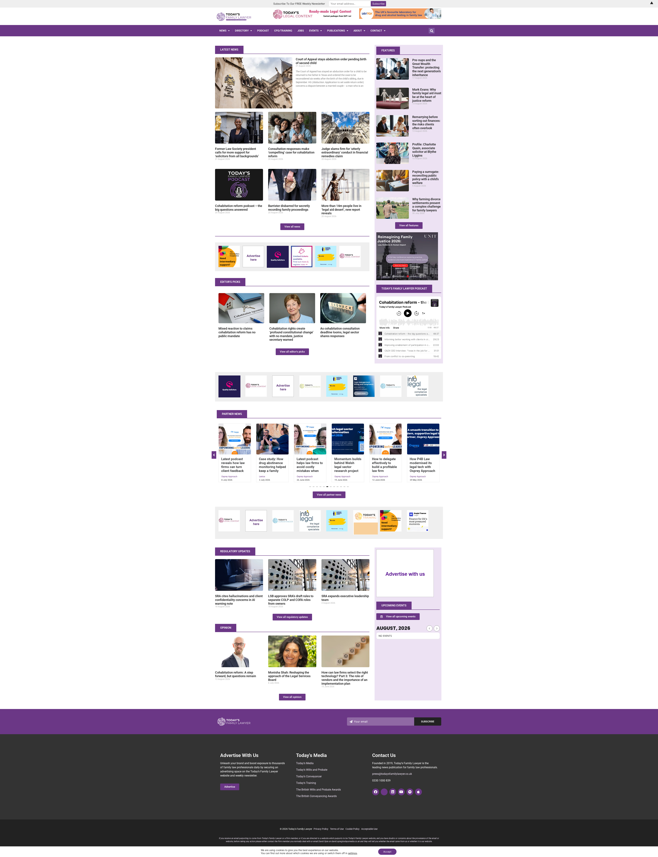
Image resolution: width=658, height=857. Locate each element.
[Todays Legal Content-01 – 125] (350, 266)
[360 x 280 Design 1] (407, 279)
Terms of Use (337, 829)
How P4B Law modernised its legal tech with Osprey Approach (385, 465)
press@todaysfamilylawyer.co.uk (392, 773)
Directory (242, 30)
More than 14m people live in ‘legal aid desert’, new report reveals (341, 209)
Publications (336, 30)
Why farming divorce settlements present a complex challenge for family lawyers (426, 204)
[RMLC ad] (313, 18)
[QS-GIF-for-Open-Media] (278, 266)
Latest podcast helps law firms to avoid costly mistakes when (272, 465)
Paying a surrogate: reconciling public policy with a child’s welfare (425, 177)
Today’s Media (305, 763)
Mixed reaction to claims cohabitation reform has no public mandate (236, 332)
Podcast (263, 30)
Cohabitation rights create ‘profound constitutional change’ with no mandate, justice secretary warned (291, 334)
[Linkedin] (392, 791)
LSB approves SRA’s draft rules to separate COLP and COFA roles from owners (290, 599)
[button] (310, 486)
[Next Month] (437, 628)
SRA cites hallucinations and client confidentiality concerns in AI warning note (239, 599)
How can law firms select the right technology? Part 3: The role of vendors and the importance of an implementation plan (344, 678)
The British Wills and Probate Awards (318, 789)
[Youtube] (401, 791)
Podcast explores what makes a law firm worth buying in (423, 465)
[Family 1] (364, 396)
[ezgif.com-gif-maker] (325, 266)
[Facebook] (375, 791)
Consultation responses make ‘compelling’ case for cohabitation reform (291, 152)
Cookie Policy (352, 829)
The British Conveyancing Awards (316, 796)
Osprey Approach (267, 476)
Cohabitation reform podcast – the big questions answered (238, 207)
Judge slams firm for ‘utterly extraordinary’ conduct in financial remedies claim (344, 152)
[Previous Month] (429, 628)
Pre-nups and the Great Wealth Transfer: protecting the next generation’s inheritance (426, 67)
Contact (376, 30)
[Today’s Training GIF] (365, 533)
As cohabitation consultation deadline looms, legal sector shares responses (340, 332)
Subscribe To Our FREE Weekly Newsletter (299, 3)
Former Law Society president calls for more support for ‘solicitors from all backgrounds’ (237, 152)
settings (352, 853)
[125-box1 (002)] (417, 396)
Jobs (300, 30)
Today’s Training (306, 783)
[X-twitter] (384, 791)
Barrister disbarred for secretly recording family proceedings (289, 207)
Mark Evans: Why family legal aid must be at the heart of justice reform (426, 95)
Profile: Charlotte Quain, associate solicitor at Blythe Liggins (424, 150)
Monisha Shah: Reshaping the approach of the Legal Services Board (289, 676)
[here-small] (253, 266)
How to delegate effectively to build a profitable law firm (346, 465)
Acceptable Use (369, 829)
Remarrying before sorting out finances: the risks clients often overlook (426, 122)
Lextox (224, 476)
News (222, 30)
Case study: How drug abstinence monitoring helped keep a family (234, 465)
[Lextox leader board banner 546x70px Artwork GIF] (400, 18)
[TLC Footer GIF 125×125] (301, 266)
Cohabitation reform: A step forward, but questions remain (235, 674)
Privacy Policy (321, 829)
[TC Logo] (390, 396)
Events (314, 30)
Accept (387, 851)
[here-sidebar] (405, 596)
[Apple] (418, 791)
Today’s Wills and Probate (311, 769)
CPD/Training (283, 30)
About (358, 30)
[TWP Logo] (310, 396)
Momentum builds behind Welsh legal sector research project (310, 465)
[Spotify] (409, 791)
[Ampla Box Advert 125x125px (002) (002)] (417, 530)
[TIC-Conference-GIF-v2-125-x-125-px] (229, 266)
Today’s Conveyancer (309, 776)
